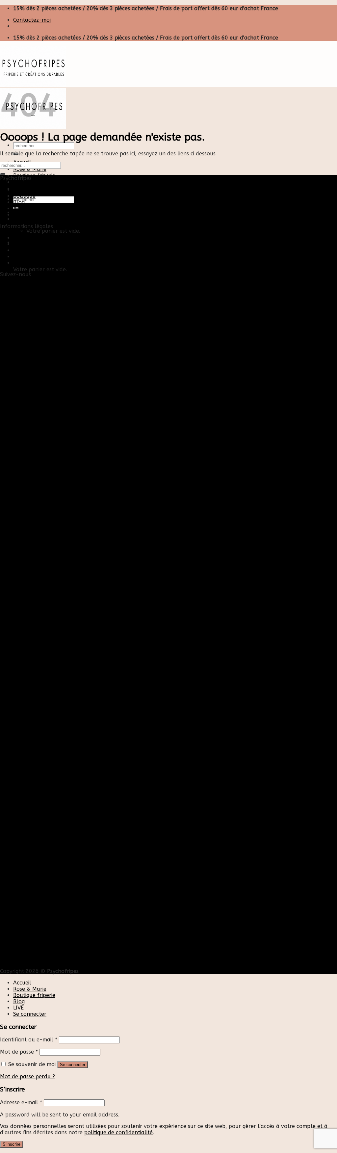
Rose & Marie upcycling (42, 215)
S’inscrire (11, 1144)
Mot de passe (19, 1052)
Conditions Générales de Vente (51, 256)
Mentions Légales (35, 250)
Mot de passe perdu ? (27, 1076)
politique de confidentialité (118, 1132)
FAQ (18, 263)
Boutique (24, 196)
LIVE (18, 1008)
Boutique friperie (34, 175)
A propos (24, 208)
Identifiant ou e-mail (28, 1039)
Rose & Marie (29, 169)
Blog (19, 182)
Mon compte (29, 244)
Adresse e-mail (21, 1102)
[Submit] (2, 174)
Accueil (22, 190)
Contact (23, 238)
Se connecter (72, 1064)
